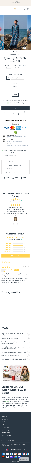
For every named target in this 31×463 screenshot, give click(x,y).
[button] (14, 224)
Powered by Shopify (15, 461)
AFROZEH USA (15, 55)
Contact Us (4, 419)
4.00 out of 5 (20, 237)
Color (15, 83)
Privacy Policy (5, 427)
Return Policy (5, 430)
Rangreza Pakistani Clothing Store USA (13, 445)
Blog (2, 425)
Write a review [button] (15, 256)
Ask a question (9, 172)
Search (3, 414)
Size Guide (4, 422)
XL (21, 78)
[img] (15, 199)
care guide (7, 169)
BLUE (15, 86)
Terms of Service (6, 435)
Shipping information (12, 165)
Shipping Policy (5, 433)
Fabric (15, 91)
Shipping (8, 68)
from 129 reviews (14, 201)
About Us (4, 417)
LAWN (15, 95)
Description (8, 162)
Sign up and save (8, 440)
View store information (10, 155)
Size (14, 74)
